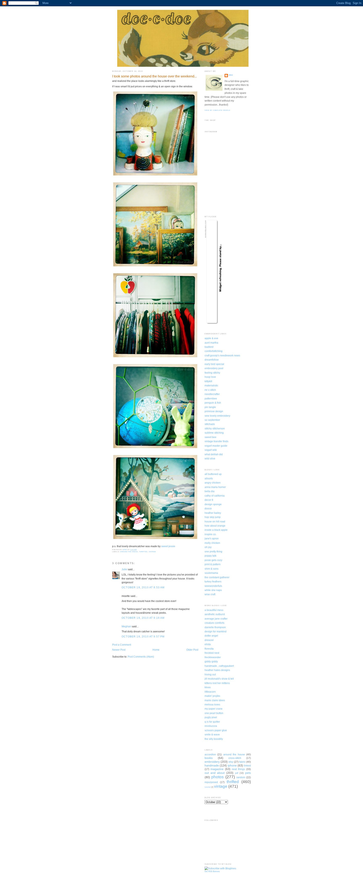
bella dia (209, 491)
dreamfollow (212, 359)
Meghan (126, 626)
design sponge (213, 504)
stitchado (210, 424)
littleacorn (210, 691)
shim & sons (211, 568)
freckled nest (212, 652)
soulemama (211, 573)
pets (248, 772)
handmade (212, 765)
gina (231, 75)
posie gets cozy (213, 560)
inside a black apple (216, 529)
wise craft (210, 594)
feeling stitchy (212, 372)
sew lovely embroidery (217, 415)
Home (156, 649)
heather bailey (213, 512)
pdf (236, 773)
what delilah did (214, 454)
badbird (209, 346)
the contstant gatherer (217, 577)
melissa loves (212, 704)
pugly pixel (211, 717)
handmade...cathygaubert (219, 665)
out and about (215, 772)
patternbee (211, 398)
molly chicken (212, 542)
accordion (210, 754)
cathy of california (215, 495)
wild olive (210, 458)
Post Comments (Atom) (141, 656)
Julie (124, 569)
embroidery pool (214, 368)
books (209, 758)
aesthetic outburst (215, 614)
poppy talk (210, 555)
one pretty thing (213, 551)
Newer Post (118, 649)
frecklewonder (213, 657)
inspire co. (210, 534)
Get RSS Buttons (212, 871)
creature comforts (214, 622)
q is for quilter (212, 721)
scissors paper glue (216, 730)
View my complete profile (217, 110)
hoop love (210, 376)
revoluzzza (211, 726)
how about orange (215, 525)
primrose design (214, 411)
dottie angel (211, 635)
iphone (232, 765)
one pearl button (214, 713)
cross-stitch (234, 758)
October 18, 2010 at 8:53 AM (143, 587)
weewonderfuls (213, 586)
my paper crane (213, 708)
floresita (209, 648)
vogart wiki (211, 450)
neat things (238, 769)
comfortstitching (213, 351)
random (240, 777)
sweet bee (210, 437)
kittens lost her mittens (217, 683)
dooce (208, 508)
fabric (242, 761)
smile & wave (212, 734)
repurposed (211, 782)
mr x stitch (210, 389)
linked (247, 765)
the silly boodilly (214, 739)
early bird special (214, 364)
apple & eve (211, 338)
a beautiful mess (214, 610)
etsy (231, 761)
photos (217, 777)
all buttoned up (213, 474)
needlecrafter (212, 394)
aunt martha (211, 342)
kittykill (208, 381)
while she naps (213, 590)
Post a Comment (121, 644)
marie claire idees (215, 700)
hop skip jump (213, 517)
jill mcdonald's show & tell (219, 678)
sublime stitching (214, 432)
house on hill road (215, 521)
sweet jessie (168, 546)
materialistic (211, 385)
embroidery (212, 761)
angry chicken (213, 482)
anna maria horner (215, 487)
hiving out (210, 674)
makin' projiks (212, 695)
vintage (152, 552)
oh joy (208, 547)
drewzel (209, 640)
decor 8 (209, 499)
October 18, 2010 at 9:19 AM (143, 617)
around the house (129, 552)
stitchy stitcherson (215, 428)
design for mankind (215, 631)
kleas (208, 687)
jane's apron (212, 538)
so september (212, 419)
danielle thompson (215, 627)
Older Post (192, 649)
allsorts (209, 478)
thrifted (143, 552)
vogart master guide (216, 445)
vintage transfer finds (216, 441)
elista (208, 644)
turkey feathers (213, 581)
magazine (217, 769)
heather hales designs (217, 670)
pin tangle (210, 407)
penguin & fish (213, 402)
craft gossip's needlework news (222, 355)
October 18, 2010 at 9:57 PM (143, 636)
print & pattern (213, 564)
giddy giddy (211, 661)
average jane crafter (216, 618)
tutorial (207, 787)
